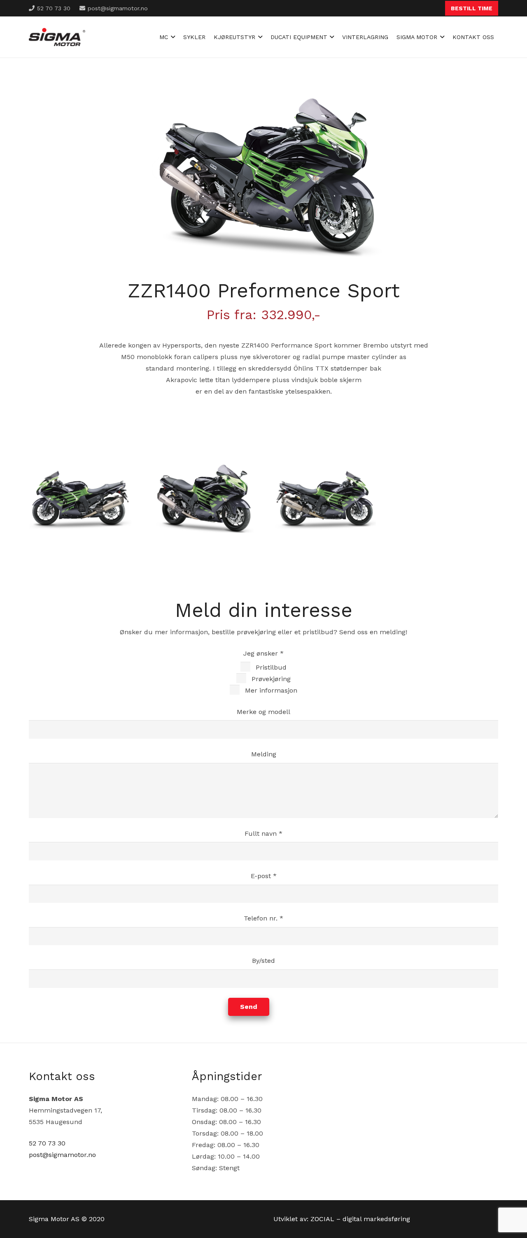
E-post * (264, 876)
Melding (263, 754)
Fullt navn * (263, 833)
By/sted (263, 960)
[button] (171, 37)
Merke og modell (263, 712)
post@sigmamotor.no (62, 1155)
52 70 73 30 (47, 1143)
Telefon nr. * (263, 918)
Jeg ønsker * (270, 671)
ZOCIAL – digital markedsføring (360, 1219)
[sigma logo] (57, 37)
